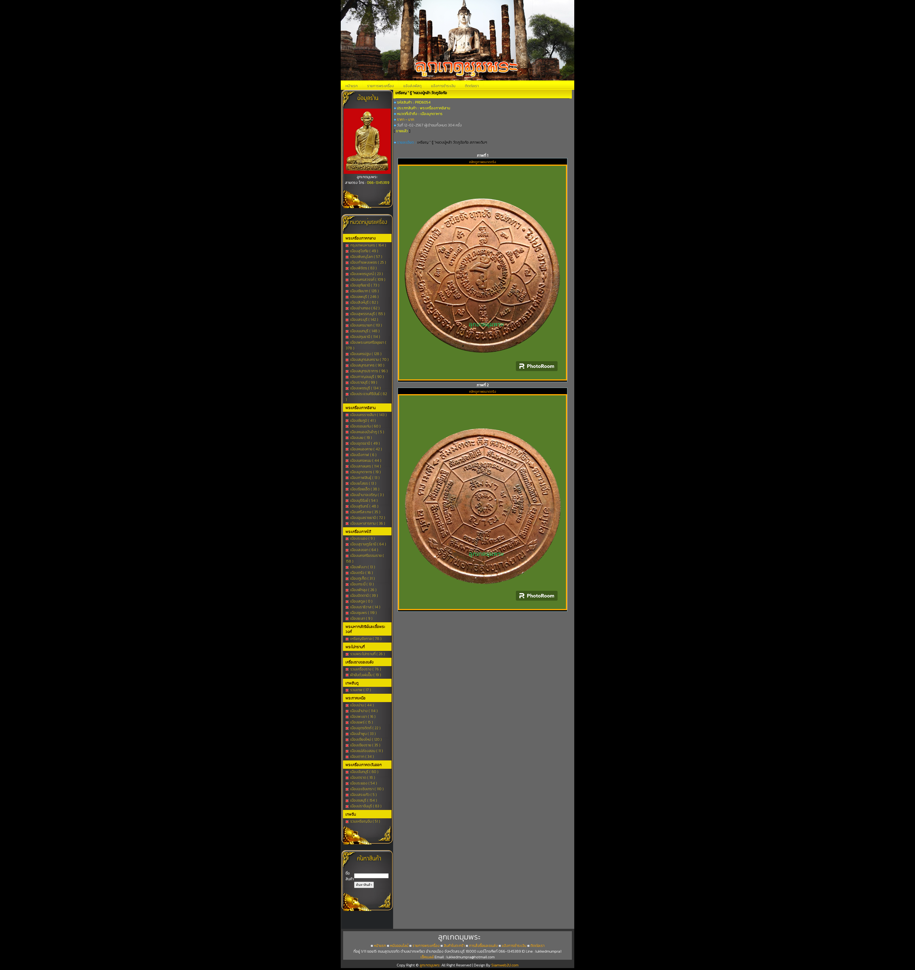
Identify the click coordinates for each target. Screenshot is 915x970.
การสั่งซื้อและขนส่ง (483, 945)
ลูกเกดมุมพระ (430, 965)
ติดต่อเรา (472, 86)
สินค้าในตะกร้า (454, 945)
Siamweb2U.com (504, 965)
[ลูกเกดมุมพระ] (367, 172)
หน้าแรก (352, 86)
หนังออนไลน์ (399, 945)
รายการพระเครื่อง (380, 86)
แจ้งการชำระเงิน (443, 86)
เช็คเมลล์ (427, 957)
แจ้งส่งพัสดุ (412, 86)
